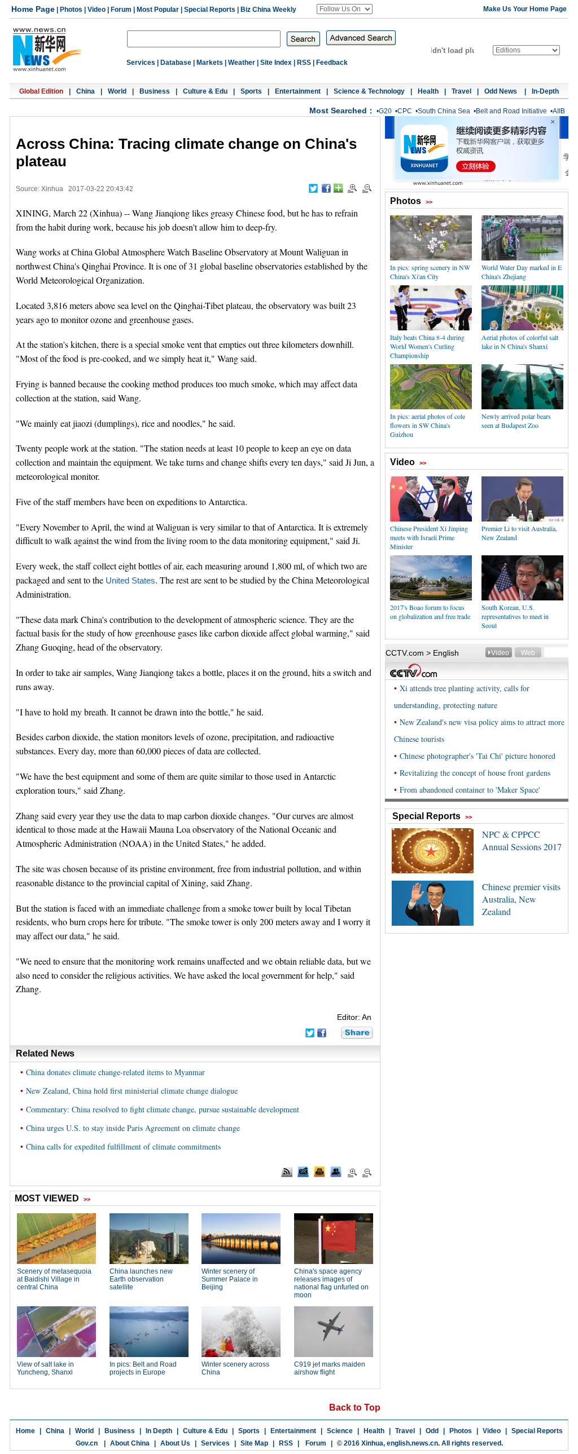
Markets (209, 63)
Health (428, 91)
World (117, 91)
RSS (304, 63)
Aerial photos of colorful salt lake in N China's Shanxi (519, 342)
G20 (385, 111)
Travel (461, 91)
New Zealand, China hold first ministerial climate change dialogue (132, 1090)
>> (429, 201)
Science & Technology (369, 91)
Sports (251, 91)
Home (25, 1431)
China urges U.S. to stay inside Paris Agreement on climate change (133, 1127)
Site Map (254, 1443)
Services (140, 63)
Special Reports (209, 10)
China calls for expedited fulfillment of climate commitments (123, 1146)
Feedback (332, 63)
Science (340, 1431)
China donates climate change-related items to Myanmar (115, 1072)
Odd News (501, 91)
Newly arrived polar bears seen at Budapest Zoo (516, 421)
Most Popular (158, 10)
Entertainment (298, 91)
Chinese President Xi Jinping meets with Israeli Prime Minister (429, 537)
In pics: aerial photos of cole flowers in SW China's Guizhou (427, 425)
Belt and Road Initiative (511, 111)
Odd (432, 1431)
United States (130, 580)
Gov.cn (87, 1443)
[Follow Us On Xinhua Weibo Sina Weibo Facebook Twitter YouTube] (345, 9)
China (85, 91)
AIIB (559, 111)
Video (96, 10)
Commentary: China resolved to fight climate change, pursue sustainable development (162, 1109)
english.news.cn (412, 1443)
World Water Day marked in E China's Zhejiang (521, 272)
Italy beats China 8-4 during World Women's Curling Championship (427, 346)
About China (130, 1443)
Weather (241, 63)
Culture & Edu (205, 91)
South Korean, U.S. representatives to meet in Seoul (515, 616)
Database (175, 63)
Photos (71, 10)
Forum (121, 10)
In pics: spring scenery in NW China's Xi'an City (430, 272)
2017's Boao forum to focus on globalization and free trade (430, 612)
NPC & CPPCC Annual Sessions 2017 (522, 840)
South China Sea (444, 111)
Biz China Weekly (268, 10)
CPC (404, 111)
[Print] (319, 1171)
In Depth (159, 1431)
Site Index (276, 63)
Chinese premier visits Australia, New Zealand (521, 899)
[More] (338, 188)
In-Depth (545, 91)
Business (154, 91)
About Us (175, 1443)
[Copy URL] (335, 1171)
